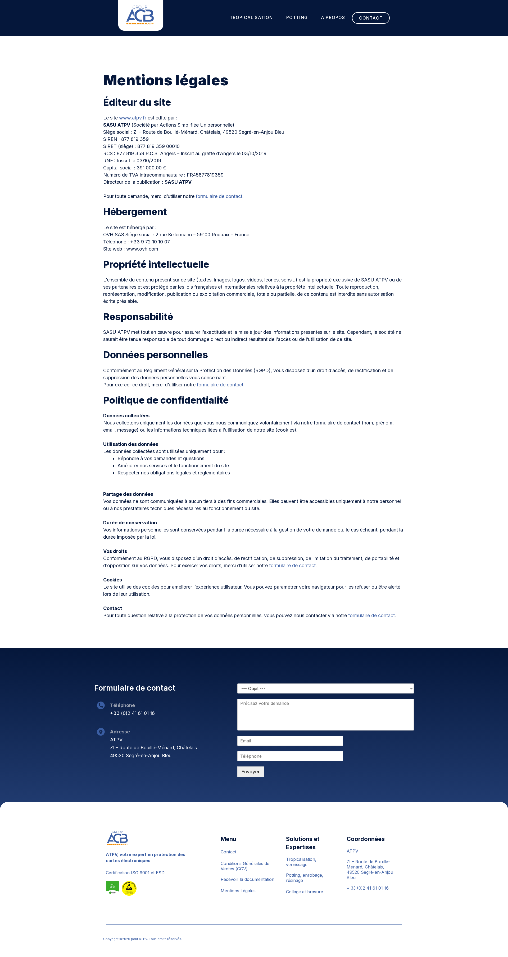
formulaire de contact (219, 196)
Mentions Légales (238, 890)
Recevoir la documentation (247, 879)
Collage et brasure (304, 891)
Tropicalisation (251, 17)
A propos (333, 17)
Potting (297, 17)
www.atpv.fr (132, 118)
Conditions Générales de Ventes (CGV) (245, 866)
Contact (371, 18)
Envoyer (251, 771)
